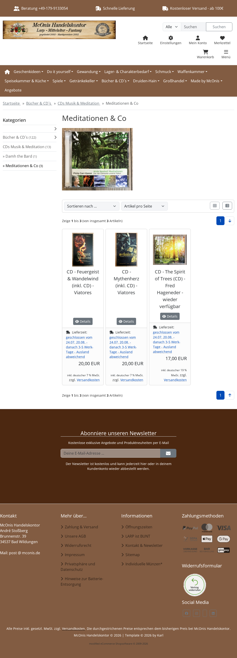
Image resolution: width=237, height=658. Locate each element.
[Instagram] (196, 613)
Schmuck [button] (163, 71)
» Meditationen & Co (23, 165)
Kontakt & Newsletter (143, 545)
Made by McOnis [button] (205, 80)
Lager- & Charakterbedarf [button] (126, 71)
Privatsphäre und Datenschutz (78, 566)
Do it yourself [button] (58, 71)
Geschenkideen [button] (27, 71)
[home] (7, 71)
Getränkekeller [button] (82, 80)
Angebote (13, 90)
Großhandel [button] (173, 80)
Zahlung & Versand (80, 526)
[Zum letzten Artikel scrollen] (229, 220)
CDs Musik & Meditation (27, 146)
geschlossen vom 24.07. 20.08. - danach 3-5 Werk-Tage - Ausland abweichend (79, 347)
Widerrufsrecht (77, 545)
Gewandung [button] (87, 71)
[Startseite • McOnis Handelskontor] (59, 41)
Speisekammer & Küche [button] (25, 80)
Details (84, 321)
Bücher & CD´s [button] (114, 80)
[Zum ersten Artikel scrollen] (229, 395)
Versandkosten (88, 380)
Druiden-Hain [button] (145, 80)
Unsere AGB (74, 536)
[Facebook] (186, 613)
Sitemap (132, 554)
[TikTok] (205, 613)
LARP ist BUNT (137, 536)
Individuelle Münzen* (143, 563)
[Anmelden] (168, 453)
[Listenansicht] (227, 206)
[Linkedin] (213, 613)
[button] (29, 128)
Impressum (74, 554)
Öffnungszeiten (138, 526)
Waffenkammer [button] (191, 71)
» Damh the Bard (20, 156)
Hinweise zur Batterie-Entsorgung (82, 581)
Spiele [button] (58, 80)
